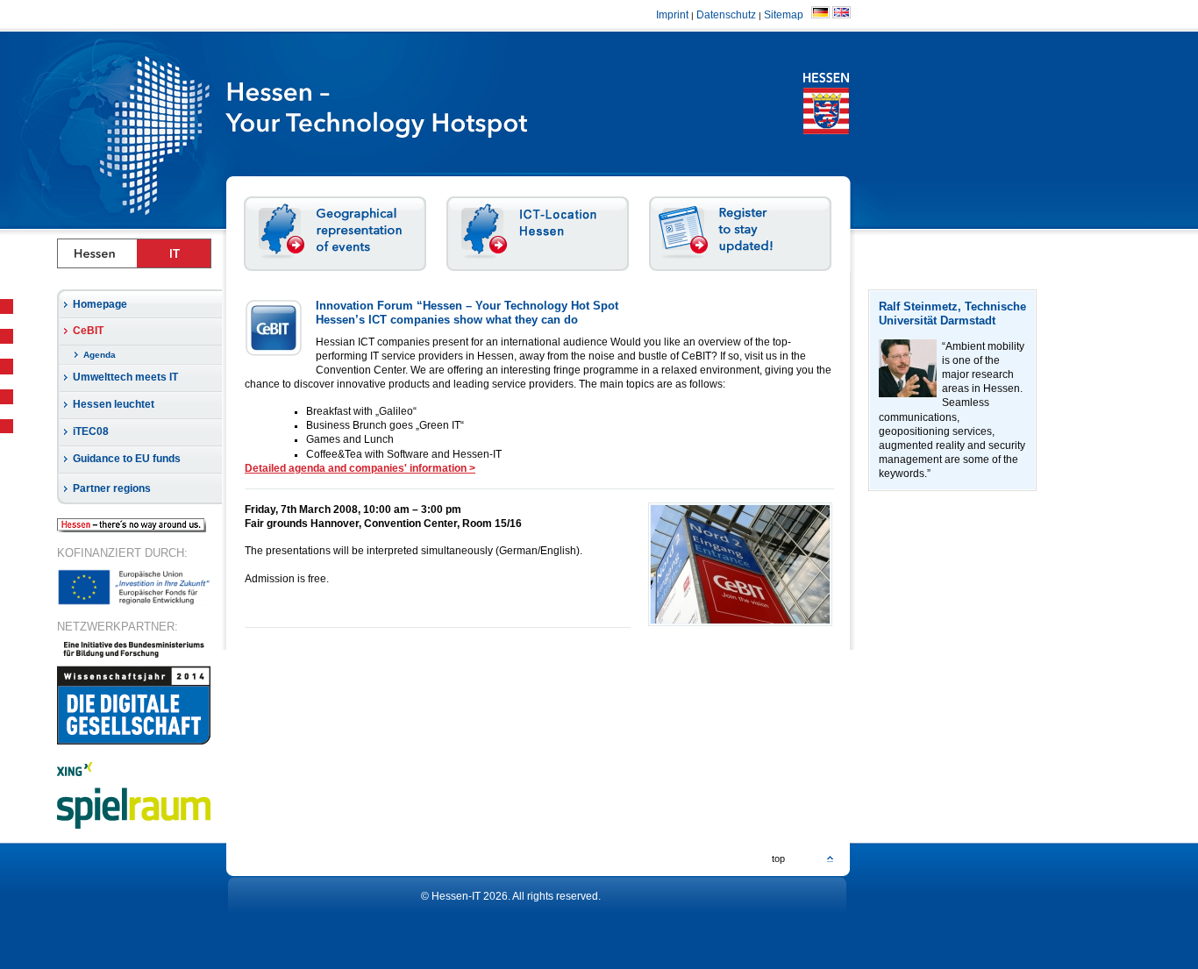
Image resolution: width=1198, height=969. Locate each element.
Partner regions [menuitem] (112, 488)
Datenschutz (726, 15)
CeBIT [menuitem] (88, 330)
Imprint (672, 15)
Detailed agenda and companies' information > (360, 468)
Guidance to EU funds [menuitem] (127, 458)
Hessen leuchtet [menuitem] (113, 404)
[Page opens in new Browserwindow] (429, 130)
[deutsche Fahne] (820, 15)
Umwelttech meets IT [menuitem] (125, 377)
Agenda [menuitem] (99, 355)
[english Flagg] (841, 15)
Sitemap (786, 15)
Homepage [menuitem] (100, 304)
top (778, 858)
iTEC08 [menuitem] (91, 431)
